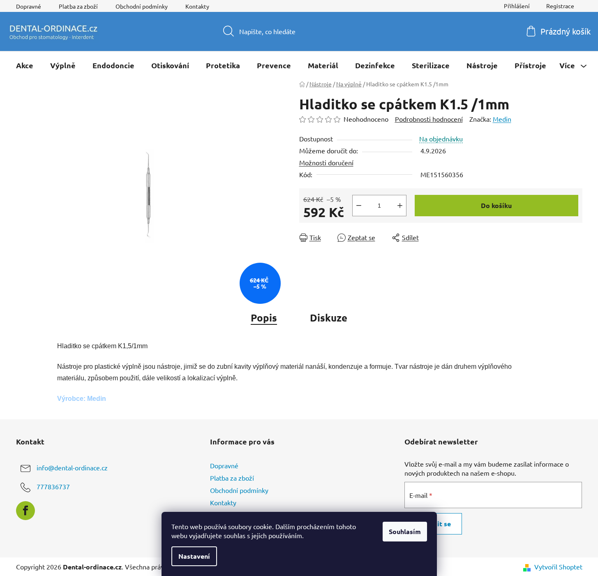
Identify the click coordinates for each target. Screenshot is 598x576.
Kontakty (197, 6)
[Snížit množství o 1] (359, 205)
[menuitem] (25, 65)
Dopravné (28, 6)
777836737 (53, 486)
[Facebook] (25, 510)
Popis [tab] (264, 317)
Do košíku (496, 205)
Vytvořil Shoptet (558, 566)
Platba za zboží (78, 6)
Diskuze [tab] (328, 317)
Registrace (560, 5)
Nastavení (194, 556)
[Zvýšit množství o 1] (400, 205)
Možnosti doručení (326, 162)
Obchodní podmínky (141, 6)
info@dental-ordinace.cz (72, 467)
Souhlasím (405, 531)
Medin (502, 119)
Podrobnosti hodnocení (429, 119)
